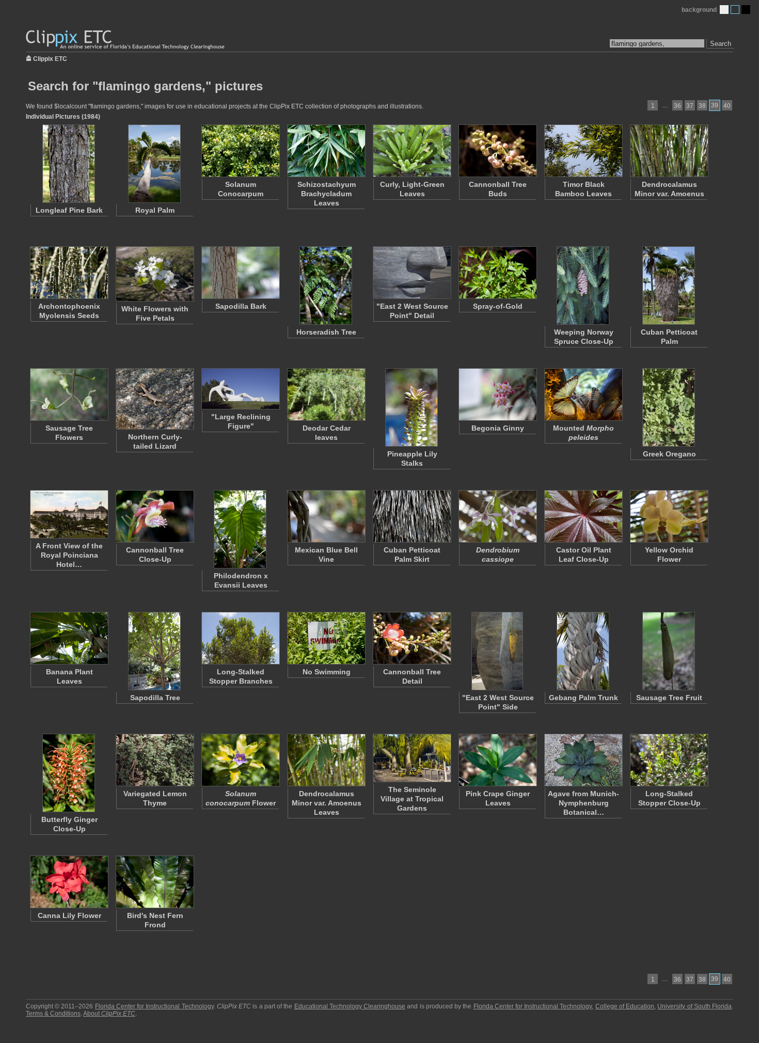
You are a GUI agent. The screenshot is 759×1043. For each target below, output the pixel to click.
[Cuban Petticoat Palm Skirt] (411, 516)
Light (724, 9)
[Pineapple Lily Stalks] (411, 407)
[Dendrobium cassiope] (497, 516)
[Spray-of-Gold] (497, 272)
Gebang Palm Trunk (583, 697)
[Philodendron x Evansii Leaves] (240, 529)
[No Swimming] (326, 638)
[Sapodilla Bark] (240, 272)
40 (727, 105)
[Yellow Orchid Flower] (668, 516)
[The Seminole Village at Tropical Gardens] (411, 758)
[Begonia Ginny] (497, 394)
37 (689, 105)
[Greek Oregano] (668, 407)
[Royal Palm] (154, 163)
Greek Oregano (669, 454)
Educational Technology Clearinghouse (349, 1006)
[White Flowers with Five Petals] (154, 274)
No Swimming (327, 672)
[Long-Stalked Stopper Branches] (240, 638)
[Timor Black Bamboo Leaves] (583, 150)
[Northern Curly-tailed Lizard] (154, 399)
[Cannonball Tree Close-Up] (154, 516)
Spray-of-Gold (498, 306)
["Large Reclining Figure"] (240, 388)
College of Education (624, 1006)
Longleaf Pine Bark (69, 210)
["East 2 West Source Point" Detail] (411, 272)
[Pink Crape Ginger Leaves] (497, 760)
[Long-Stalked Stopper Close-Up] (668, 760)
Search (720, 44)
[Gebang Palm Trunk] (583, 651)
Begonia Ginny (497, 428)
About (109, 1013)
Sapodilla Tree (155, 697)
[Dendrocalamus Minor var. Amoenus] (668, 150)
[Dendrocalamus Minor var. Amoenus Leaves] (326, 760)
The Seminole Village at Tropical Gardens (412, 798)
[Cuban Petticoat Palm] (668, 285)
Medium (735, 9)
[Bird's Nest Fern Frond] (154, 882)
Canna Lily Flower (69, 915)
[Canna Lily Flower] (68, 882)
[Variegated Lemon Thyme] (154, 760)
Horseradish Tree (326, 332)
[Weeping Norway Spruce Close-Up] (583, 285)
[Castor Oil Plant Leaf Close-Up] (583, 516)
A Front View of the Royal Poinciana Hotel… (69, 555)
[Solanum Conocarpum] (240, 150)
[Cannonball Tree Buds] (497, 150)
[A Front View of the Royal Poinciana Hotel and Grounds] (68, 514)
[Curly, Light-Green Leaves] (411, 150)
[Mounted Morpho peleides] (583, 394)
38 (702, 105)
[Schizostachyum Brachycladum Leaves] (326, 150)
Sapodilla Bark (240, 306)
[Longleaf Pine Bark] (68, 163)
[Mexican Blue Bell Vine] (326, 516)
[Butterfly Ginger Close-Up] (68, 773)
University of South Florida (694, 1006)
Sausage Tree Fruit (669, 697)
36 (677, 105)
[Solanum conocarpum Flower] (240, 760)
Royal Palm (155, 210)
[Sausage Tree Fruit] (668, 651)
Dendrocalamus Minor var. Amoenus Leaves (326, 802)
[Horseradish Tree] (326, 285)
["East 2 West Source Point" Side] (497, 651)
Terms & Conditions (53, 1013)
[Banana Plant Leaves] (68, 638)
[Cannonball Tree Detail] (411, 638)
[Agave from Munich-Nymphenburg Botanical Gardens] (583, 760)
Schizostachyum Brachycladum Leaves (326, 193)
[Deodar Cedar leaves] (326, 394)
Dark (745, 9)
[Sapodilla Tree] (154, 651)
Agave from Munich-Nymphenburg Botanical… (583, 802)
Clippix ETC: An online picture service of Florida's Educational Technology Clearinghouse (126, 40)
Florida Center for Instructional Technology (154, 1006)
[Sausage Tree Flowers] (68, 394)
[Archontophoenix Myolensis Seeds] (68, 272)
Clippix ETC (50, 58)
